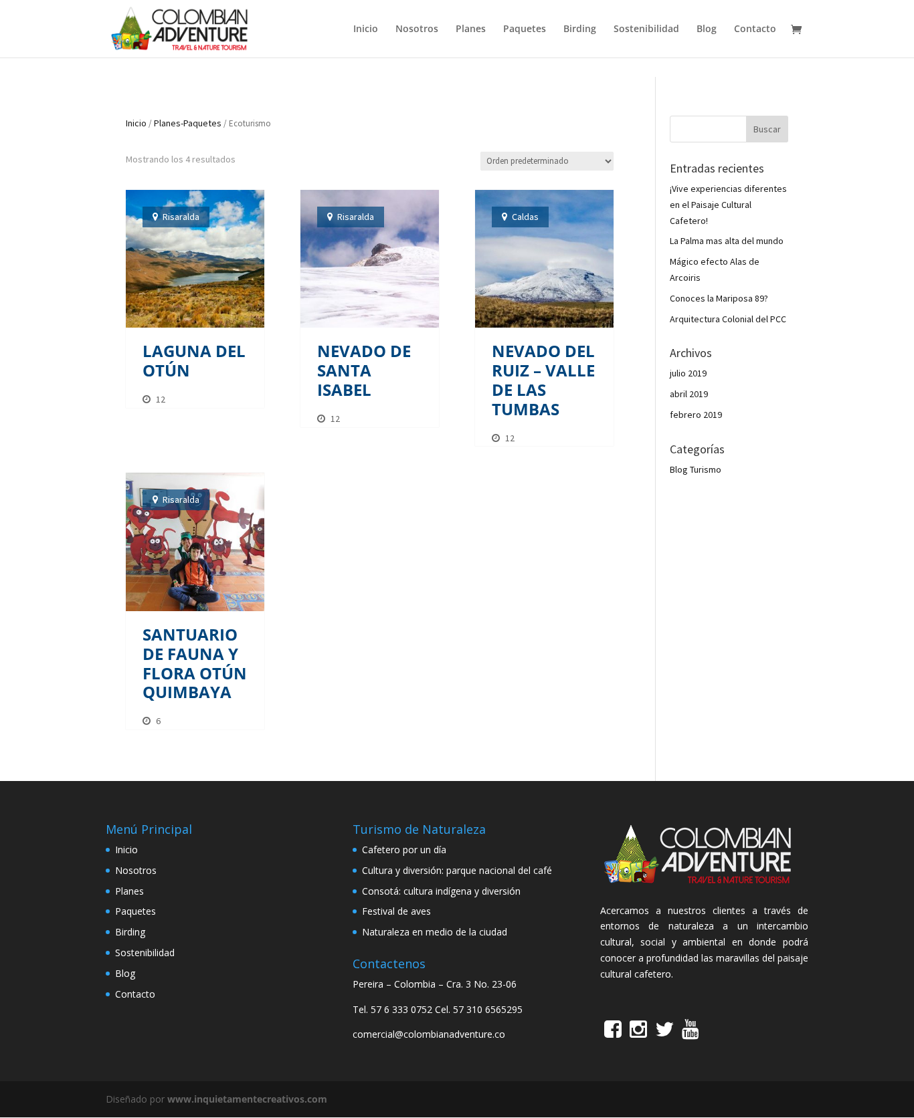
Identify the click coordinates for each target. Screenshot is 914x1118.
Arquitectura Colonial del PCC (728, 319)
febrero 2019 (696, 415)
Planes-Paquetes (187, 123)
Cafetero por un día (404, 849)
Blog (707, 29)
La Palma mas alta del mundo (727, 241)
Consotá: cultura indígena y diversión (441, 891)
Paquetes (524, 29)
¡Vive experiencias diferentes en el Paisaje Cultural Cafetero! (728, 205)
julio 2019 (688, 373)
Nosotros (416, 29)
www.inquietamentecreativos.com (247, 1099)
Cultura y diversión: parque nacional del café (457, 870)
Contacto (755, 29)
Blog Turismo (695, 469)
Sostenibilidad (646, 29)
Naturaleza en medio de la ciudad (434, 931)
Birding (579, 29)
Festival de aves (396, 911)
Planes (471, 29)
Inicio (365, 29)
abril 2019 (689, 394)
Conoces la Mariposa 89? (719, 298)
